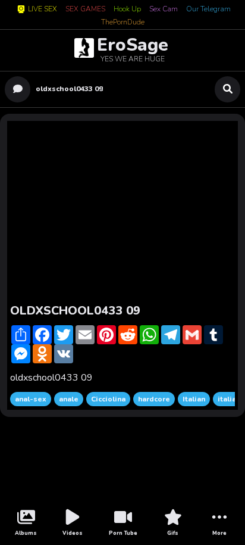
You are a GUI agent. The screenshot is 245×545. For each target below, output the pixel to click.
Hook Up (127, 9)
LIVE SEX (42, 9)
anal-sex (30, 399)
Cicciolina (108, 399)
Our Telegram (208, 9)
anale (68, 399)
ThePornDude (123, 22)
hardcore (154, 399)
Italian (194, 399)
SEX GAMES (85, 9)
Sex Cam (163, 9)
